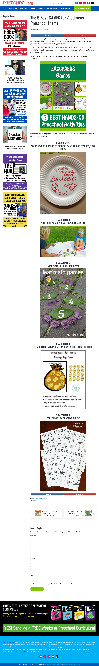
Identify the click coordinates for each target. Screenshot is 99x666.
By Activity (38, 498)
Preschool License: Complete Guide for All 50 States (15, 147)
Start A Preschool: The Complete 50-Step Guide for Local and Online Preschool (15, 80)
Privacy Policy (66, 664)
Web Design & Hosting (76, 664)
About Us (49, 664)
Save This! (80, 35)
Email (32, 567)
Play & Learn (44, 498)
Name (33, 558)
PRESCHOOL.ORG (20, 651)
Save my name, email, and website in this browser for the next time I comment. (61, 584)
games (34, 500)
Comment (34, 536)
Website (33, 575)
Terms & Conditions (57, 664)
